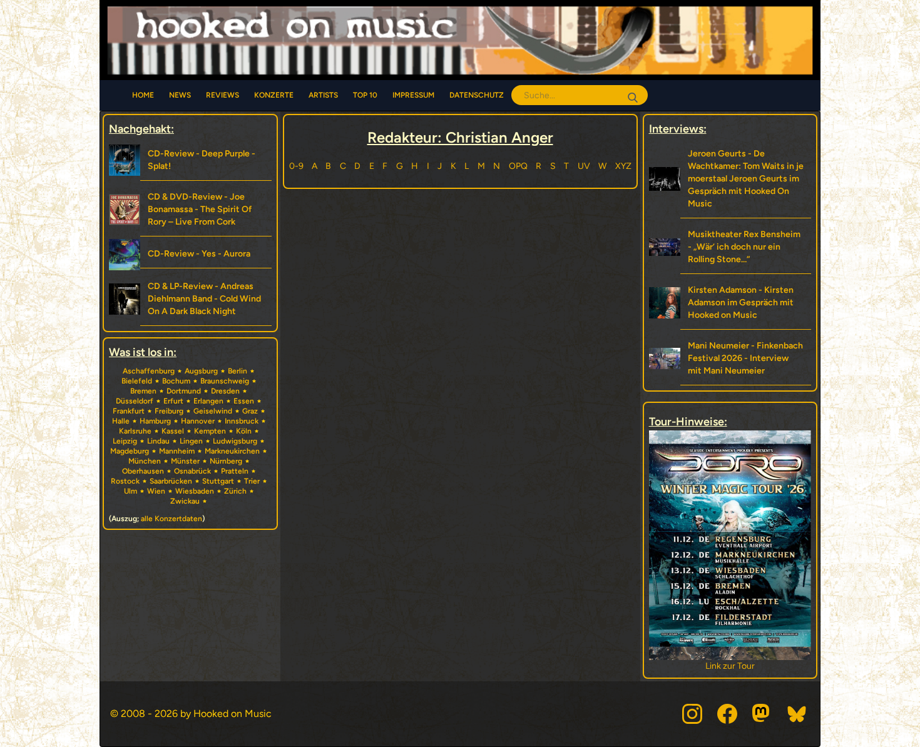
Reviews (222, 95)
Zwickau (185, 501)
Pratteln (234, 471)
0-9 (296, 166)
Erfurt (173, 401)
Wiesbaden (194, 491)
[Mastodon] (762, 713)
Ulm (130, 491)
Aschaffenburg (149, 371)
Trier (252, 481)
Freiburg (169, 411)
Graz (250, 411)
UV (584, 166)
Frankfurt (129, 411)
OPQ (518, 166)
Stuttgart (218, 481)
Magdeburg (129, 451)
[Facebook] (727, 713)
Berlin (237, 371)
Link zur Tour (777, 666)
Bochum (176, 381)
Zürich (235, 491)
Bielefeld (136, 381)
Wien (156, 491)
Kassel (172, 431)
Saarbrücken (171, 481)
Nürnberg (226, 461)
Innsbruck (241, 421)
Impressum (413, 95)
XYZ (623, 166)
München (144, 461)
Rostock (125, 481)
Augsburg (201, 371)
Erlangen (208, 401)
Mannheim (177, 451)
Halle (121, 421)
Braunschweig (224, 381)
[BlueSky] (797, 713)
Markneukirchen (232, 451)
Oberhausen (143, 471)
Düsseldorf (134, 401)
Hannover (198, 421)
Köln (244, 431)
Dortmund (183, 391)
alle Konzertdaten (171, 518)
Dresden (225, 391)
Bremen (143, 391)
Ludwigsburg (235, 441)
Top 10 (365, 95)
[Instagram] (692, 713)
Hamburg (155, 421)
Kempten (210, 431)
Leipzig (125, 441)
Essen (243, 401)
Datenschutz (476, 95)
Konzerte (274, 95)
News (180, 95)
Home (143, 95)
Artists (323, 95)
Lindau (158, 441)
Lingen (191, 441)
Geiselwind (212, 411)
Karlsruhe (135, 431)
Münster (185, 461)
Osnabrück (192, 471)
